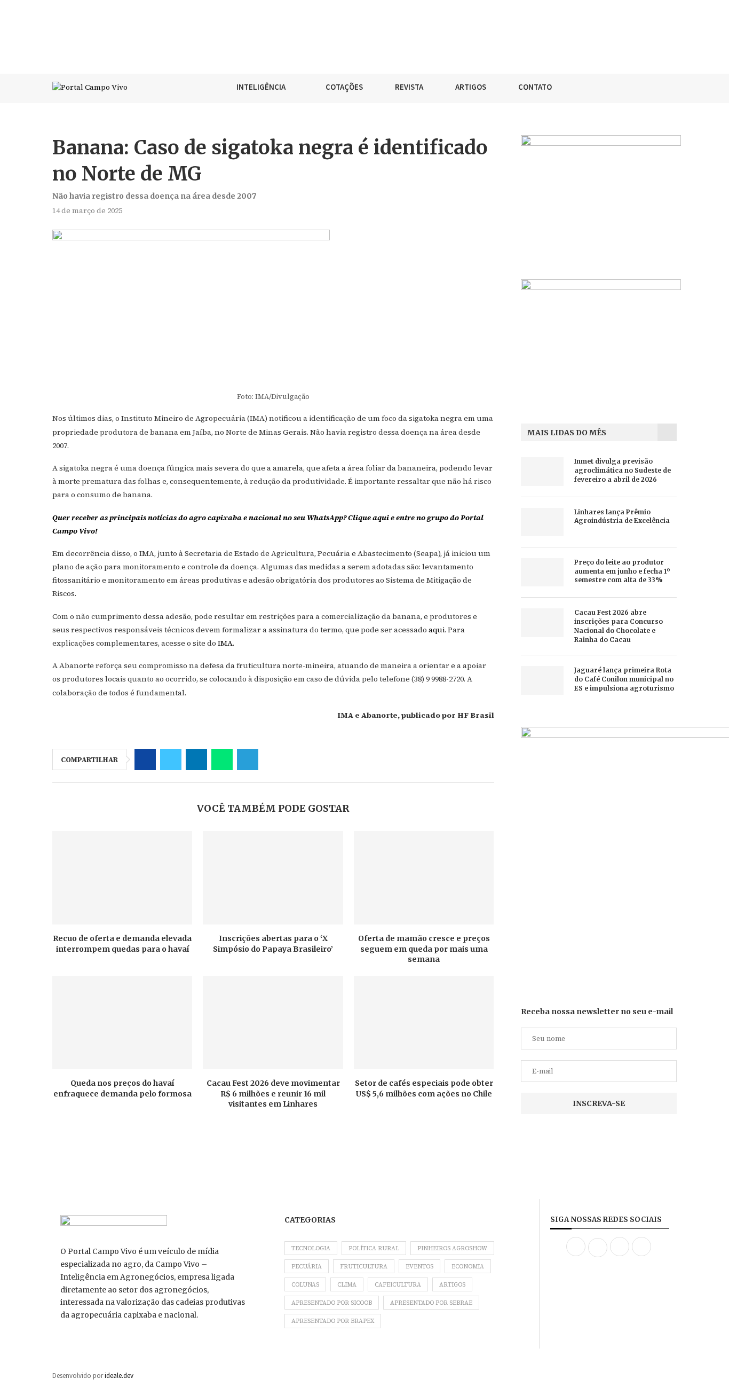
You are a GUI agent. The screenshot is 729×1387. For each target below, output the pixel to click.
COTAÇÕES (344, 87)
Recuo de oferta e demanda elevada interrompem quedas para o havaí (122, 944)
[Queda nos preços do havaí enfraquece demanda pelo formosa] (122, 1022)
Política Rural (373, 1248)
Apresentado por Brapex (332, 1321)
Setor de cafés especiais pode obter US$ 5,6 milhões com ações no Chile (424, 1088)
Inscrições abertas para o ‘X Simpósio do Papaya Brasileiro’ (273, 944)
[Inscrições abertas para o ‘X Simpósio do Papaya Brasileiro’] (273, 877)
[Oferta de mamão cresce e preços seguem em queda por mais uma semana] (424, 877)
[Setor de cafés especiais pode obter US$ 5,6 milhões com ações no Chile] (424, 1022)
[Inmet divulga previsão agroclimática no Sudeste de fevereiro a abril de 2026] (542, 471)
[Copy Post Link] (273, 759)
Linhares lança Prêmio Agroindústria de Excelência (622, 516)
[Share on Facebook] (145, 759)
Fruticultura (363, 1267)
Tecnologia (310, 1248)
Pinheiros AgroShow (452, 1248)
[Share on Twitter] (170, 759)
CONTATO (535, 87)
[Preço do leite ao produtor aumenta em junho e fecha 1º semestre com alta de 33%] (542, 572)
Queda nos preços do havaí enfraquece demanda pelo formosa (122, 1088)
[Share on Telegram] (247, 759)
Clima (346, 1285)
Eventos (419, 1267)
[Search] (671, 87)
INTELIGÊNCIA (261, 87)
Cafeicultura (398, 1285)
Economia (467, 1267)
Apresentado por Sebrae (431, 1303)
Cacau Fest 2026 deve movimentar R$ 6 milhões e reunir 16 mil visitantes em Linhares (273, 1093)
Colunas (305, 1285)
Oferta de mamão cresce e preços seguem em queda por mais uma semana (424, 949)
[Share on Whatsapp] (222, 759)
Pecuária (306, 1267)
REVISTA (409, 87)
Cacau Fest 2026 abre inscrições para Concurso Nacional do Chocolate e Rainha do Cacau (618, 625)
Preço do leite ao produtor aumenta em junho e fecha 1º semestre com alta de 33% (622, 571)
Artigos (452, 1285)
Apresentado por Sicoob (331, 1303)
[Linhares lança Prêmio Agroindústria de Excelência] (542, 522)
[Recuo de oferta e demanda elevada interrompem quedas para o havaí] (122, 877)
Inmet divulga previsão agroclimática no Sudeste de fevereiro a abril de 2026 (622, 470)
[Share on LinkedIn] (196, 759)
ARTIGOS (470, 87)
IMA (225, 643)
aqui (437, 629)
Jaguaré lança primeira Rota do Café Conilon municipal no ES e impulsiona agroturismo (624, 679)
